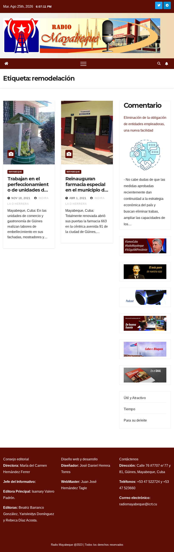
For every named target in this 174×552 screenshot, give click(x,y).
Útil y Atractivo (135, 398)
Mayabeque (15, 172)
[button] (159, 63)
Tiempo (129, 409)
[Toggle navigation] (83, 63)
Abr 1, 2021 (77, 198)
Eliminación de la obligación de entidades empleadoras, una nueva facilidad (145, 124)
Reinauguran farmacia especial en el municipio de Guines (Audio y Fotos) (86, 190)
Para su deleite (135, 420)
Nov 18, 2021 (20, 198)
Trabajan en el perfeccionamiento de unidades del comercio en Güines (27, 190)
